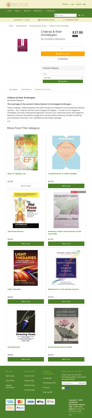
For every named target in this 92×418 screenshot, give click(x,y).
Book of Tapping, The (17, 173)
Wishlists (65, 4)
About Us (27, 11)
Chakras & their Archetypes (59, 26)
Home (9, 11)
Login (72, 4)
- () (82, 15)
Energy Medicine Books (37, 26)
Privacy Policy (29, 380)
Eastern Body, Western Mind (60, 347)
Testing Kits (47, 378)
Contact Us (50, 11)
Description (13, 89)
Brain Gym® (47, 392)
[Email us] (63, 388)
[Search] (55, 15)
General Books (21, 26)
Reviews (38, 89)
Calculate (63, 81)
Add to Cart (64, 53)
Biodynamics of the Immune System (63, 289)
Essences (46, 387)
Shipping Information (10, 386)
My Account (10, 376)
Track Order (10, 380)
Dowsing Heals (14, 347)
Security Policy (29, 390)
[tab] (13, 89)
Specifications (26, 89)
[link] (67, 388)
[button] (63, 59)
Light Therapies (14, 289)
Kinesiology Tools (49, 383)
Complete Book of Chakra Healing (62, 173)
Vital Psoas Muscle (15, 231)
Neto (70, 415)
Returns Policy (29, 385)
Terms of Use (29, 376)
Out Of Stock (26, 186)
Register (79, 4)
